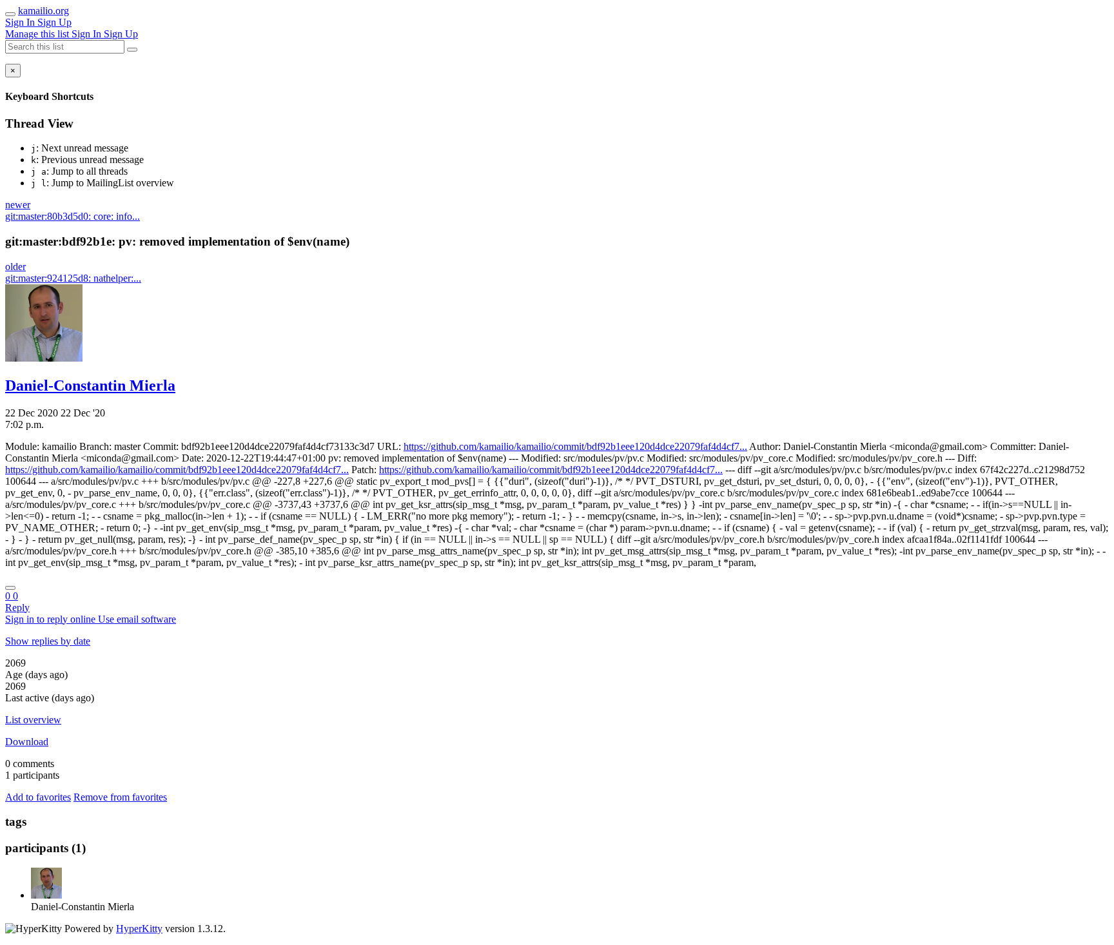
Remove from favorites (120, 797)
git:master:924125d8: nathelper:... (73, 278)
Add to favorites (38, 797)
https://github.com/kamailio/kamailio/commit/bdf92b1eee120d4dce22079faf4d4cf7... (575, 446)
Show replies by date (47, 641)
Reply (17, 607)
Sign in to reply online (51, 619)
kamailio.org (43, 10)
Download (26, 741)
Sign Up (54, 22)
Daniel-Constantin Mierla (90, 385)
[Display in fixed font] (10, 588)
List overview (33, 719)
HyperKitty (139, 928)
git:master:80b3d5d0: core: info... (72, 216)
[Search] (132, 50)
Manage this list (38, 33)
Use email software (137, 619)
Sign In (21, 22)
